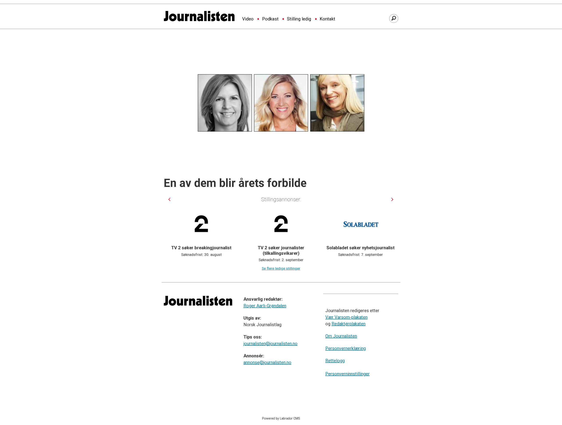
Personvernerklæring (345, 348)
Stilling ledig (299, 19)
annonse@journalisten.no (267, 362)
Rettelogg (335, 360)
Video (248, 19)
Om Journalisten (341, 336)
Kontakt (327, 19)
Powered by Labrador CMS (281, 418)
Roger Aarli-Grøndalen (264, 305)
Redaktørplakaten (348, 323)
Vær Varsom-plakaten (346, 317)
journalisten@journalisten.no (270, 343)
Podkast (270, 19)
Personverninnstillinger (347, 373)
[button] (169, 199)
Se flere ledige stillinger (281, 268)
